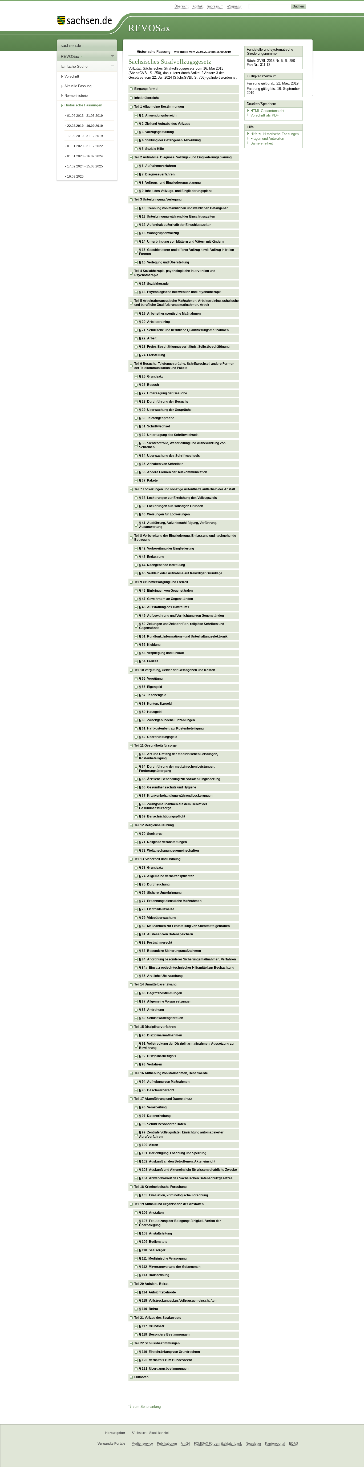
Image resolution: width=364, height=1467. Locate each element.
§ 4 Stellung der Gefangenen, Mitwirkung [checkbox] (170, 140)
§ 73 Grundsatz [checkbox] (151, 867)
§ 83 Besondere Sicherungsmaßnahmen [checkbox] (170, 951)
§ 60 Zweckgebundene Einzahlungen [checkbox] (167, 720)
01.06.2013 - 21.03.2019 (85, 116)
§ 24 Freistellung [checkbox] (152, 355)
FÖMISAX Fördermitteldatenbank (218, 1443)
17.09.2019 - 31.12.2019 (85, 136)
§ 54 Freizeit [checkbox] (148, 661)
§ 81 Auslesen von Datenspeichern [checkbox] (166, 934)
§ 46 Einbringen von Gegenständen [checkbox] (166, 590)
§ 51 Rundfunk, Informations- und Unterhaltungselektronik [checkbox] (183, 636)
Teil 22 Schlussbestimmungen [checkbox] (157, 1343)
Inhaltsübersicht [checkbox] (146, 98)
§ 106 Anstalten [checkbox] (151, 1213)
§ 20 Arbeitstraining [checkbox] (154, 322)
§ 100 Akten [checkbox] (148, 1145)
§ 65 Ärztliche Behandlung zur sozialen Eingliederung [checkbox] (179, 779)
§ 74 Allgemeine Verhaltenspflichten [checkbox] (166, 876)
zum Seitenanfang (147, 1407)
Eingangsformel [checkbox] (146, 89)
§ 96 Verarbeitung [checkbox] (153, 1107)
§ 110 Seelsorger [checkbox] (152, 1250)
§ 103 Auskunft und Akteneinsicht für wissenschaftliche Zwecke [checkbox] (188, 1170)
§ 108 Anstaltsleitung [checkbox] (155, 1233)
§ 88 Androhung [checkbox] (151, 1010)
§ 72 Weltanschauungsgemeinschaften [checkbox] (169, 850)
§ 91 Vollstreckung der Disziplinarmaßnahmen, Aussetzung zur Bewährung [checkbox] (187, 1046)
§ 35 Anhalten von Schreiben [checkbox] (161, 464)
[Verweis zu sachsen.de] (86, 20)
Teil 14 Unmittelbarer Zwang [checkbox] (155, 984)
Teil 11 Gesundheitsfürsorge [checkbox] (155, 745)
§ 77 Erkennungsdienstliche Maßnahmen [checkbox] (170, 901)
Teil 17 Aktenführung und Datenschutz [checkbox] (163, 1099)
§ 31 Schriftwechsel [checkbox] (154, 426)
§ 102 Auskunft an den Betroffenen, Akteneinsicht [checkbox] (177, 1161)
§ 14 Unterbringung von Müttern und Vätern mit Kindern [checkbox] (181, 241)
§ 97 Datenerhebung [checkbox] (155, 1116)
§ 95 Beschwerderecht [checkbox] (156, 1090)
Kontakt (197, 6)
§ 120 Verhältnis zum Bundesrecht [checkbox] (165, 1360)
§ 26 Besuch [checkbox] (149, 385)
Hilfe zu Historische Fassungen (274, 134)
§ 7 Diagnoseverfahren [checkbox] (157, 174)
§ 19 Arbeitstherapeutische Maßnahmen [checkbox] (170, 313)
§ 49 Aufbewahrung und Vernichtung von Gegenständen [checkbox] (181, 616)
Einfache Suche (74, 66)
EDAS (293, 1443)
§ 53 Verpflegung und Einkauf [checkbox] (161, 653)
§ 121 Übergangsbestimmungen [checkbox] (163, 1368)
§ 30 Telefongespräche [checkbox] (156, 418)
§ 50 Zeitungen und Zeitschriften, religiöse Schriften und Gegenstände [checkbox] (181, 626)
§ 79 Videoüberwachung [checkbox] (157, 918)
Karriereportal (275, 1443)
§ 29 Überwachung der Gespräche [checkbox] (165, 410)
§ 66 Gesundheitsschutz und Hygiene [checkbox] (167, 787)
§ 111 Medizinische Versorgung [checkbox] (163, 1258)
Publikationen (167, 1443)
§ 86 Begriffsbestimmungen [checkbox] (160, 993)
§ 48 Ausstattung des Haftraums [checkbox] (164, 607)
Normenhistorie (76, 96)
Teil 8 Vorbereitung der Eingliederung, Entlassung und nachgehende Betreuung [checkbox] (185, 538)
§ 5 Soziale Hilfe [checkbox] (151, 149)
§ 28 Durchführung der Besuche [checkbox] (163, 401)
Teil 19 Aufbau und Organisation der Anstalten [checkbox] (169, 1204)
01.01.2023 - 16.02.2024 (85, 156)
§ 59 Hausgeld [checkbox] (150, 712)
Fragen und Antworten (267, 139)
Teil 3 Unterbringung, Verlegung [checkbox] (157, 199)
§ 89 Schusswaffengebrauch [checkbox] (161, 1018)
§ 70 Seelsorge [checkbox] (151, 834)
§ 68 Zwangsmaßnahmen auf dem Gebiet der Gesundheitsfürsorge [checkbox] (173, 806)
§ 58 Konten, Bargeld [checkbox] (155, 704)
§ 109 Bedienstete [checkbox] (153, 1242)
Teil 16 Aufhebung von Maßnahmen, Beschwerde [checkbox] (171, 1073)
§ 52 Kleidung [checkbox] (149, 645)
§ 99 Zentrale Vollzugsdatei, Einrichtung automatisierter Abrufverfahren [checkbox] (181, 1135)
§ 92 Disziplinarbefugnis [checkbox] (157, 1056)
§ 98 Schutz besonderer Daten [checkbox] (162, 1124)
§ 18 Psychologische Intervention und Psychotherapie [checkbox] (180, 292)
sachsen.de (71, 45)
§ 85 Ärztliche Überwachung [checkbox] (161, 976)
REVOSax (149, 28)
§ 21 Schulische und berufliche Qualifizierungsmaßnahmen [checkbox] (184, 330)
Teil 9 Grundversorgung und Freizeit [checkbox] (161, 582)
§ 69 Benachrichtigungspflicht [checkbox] (162, 816)
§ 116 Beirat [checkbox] (148, 1309)
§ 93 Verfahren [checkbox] (150, 1064)
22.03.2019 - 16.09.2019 (85, 126)
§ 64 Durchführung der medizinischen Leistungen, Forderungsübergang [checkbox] (177, 769)
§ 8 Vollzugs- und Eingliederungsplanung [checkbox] (170, 183)
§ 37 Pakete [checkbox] (148, 480)
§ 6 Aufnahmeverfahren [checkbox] (157, 166)
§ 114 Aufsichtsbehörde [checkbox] (157, 1292)
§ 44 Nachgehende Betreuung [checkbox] (162, 565)
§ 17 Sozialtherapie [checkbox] (154, 284)
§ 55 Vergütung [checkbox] (151, 678)
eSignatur (234, 6)
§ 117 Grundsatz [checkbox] (151, 1326)
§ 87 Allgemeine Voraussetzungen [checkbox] (165, 1001)
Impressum (215, 6)
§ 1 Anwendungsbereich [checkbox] (157, 115)
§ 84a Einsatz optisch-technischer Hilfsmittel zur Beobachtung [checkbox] (186, 967)
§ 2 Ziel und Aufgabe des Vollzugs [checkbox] (164, 124)
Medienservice (142, 1443)
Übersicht (181, 6)
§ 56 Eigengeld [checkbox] (150, 687)
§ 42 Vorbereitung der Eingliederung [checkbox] (166, 548)
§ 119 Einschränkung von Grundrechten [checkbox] (169, 1352)
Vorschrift (71, 76)
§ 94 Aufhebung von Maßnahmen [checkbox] (164, 1082)
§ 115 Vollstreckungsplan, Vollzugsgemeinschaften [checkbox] (177, 1300)
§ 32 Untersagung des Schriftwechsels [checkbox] (169, 435)
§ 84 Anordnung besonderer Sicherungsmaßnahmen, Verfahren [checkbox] (187, 959)
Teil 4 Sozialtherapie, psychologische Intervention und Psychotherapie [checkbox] (174, 273)
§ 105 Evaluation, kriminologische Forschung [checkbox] (173, 1195)
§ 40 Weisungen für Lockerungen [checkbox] (164, 514)
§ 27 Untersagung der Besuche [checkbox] (163, 393)
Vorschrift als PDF (264, 115)
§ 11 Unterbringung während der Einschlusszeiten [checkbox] (177, 216)
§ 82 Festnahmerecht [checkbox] (155, 942)
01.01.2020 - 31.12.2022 (85, 146)
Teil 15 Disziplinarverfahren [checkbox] (155, 1027)
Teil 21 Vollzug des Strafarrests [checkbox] (157, 1318)
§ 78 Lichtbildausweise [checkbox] (156, 909)
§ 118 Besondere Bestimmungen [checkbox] (164, 1334)
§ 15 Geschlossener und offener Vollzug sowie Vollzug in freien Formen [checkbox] (186, 252)
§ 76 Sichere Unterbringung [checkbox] (160, 893)
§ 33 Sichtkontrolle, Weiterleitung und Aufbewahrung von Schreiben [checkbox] (182, 445)
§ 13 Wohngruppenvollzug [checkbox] (159, 233)
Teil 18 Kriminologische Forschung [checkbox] (160, 1187)
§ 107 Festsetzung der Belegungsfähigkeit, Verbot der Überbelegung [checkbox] (180, 1223)
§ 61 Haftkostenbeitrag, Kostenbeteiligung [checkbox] (171, 728)
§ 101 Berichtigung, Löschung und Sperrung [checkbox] (172, 1153)
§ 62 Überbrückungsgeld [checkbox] (158, 737)
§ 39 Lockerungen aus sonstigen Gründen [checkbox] (171, 506)
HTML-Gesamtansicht (267, 111)
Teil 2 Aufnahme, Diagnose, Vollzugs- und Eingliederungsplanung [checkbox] (183, 157)
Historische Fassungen (83, 105)
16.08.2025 (75, 176)
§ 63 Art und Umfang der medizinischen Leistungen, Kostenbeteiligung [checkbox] (178, 756)
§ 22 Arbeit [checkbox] (147, 338)
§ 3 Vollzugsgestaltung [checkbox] (156, 132)
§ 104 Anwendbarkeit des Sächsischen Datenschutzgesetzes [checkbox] (186, 1178)
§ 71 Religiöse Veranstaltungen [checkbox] (163, 842)
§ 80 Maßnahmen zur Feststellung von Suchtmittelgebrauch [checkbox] (184, 926)
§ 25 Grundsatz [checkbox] (151, 376)
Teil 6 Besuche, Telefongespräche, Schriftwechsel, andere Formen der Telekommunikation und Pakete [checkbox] (184, 366)
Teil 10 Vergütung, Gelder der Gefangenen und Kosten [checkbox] (174, 670)
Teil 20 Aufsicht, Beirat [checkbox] (151, 1284)
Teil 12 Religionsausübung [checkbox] (154, 825)
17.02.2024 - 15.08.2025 (85, 166)
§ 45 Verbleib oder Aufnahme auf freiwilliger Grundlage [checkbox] (180, 573)
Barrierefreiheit (261, 143)
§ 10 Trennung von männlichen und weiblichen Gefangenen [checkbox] (183, 208)
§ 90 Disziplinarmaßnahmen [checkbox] (160, 1035)
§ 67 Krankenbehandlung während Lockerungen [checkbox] (175, 795)
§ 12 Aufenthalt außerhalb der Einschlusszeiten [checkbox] (175, 225)
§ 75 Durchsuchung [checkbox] (154, 884)
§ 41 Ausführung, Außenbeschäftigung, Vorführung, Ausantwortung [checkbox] (178, 525)
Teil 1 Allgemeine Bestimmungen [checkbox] (159, 107)
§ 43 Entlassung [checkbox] (151, 557)
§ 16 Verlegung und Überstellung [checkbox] (164, 262)
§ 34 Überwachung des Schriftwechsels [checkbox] (169, 456)
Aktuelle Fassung (77, 86)
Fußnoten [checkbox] (141, 1377)
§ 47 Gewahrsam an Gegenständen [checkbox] (166, 599)
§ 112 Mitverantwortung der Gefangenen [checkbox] (169, 1267)
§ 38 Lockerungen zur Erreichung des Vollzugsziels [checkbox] (178, 498)
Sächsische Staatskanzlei (150, 1433)
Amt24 (185, 1443)
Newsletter (253, 1443)
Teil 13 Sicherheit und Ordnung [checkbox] (157, 859)
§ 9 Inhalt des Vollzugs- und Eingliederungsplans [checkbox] (175, 191)
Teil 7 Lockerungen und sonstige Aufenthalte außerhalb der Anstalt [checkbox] (184, 489)
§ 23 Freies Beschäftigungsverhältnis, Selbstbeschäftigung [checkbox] (184, 346)
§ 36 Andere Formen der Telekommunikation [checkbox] (173, 472)
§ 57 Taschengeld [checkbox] (152, 695)
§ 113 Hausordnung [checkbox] (154, 1275)
